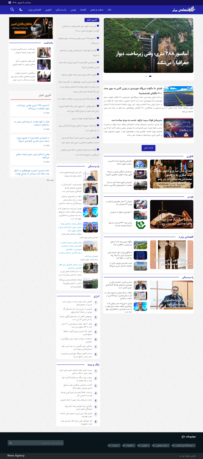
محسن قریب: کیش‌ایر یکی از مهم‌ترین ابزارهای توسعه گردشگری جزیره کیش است (119, 285)
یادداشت (48, 43)
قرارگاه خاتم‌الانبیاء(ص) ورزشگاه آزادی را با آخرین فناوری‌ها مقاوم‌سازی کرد (70, 283)
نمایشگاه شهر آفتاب (184, 445)
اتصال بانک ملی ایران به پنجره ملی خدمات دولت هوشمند (76, 415)
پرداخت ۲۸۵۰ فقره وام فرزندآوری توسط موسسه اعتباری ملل (76, 394)
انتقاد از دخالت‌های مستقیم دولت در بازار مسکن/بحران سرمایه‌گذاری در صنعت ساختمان (118, 295)
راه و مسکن (61, 10)
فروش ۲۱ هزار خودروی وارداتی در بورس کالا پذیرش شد (119, 203)
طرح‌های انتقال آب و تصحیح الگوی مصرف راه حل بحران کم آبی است (76, 318)
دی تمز (182, 456)
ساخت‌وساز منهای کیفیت (89, 259)
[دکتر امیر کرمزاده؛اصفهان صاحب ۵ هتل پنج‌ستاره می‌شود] (171, 295)
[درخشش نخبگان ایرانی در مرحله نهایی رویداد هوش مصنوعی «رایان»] (140, 174)
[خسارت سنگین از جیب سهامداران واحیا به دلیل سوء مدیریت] (171, 214)
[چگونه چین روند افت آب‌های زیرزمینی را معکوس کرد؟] (140, 244)
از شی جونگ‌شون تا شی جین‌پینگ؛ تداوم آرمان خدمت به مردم (172, 261)
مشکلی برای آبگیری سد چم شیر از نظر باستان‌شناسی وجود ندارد (77, 347)
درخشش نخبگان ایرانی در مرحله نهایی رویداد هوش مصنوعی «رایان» (119, 173)
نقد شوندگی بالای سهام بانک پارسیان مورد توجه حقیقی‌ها (76, 422)
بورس (73, 10)
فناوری (48, 10)
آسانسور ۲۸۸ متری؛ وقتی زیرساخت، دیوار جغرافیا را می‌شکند (33, 106)
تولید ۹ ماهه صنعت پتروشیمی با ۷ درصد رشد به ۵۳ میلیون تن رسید (76, 325)
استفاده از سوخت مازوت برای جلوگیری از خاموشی (76, 340)
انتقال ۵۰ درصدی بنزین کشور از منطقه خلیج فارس (77, 333)
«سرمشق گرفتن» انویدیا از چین (84, 118)
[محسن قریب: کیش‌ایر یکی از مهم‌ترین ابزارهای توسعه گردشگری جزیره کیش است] (140, 285)
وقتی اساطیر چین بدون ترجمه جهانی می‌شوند (78, 74)
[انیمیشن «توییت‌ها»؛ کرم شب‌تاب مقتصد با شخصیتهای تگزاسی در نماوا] (140, 185)
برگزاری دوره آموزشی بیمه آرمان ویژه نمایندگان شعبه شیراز (78, 407)
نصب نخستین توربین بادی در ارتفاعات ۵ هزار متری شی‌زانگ (120, 264)
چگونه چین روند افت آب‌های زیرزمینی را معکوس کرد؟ (121, 243)
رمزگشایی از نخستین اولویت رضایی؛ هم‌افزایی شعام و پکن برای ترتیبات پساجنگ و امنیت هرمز (23, 76)
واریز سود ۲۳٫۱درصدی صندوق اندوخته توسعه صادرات (120, 224)
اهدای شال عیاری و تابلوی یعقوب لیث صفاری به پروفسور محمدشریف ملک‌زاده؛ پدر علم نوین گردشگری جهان (173, 177)
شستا (115, 445)
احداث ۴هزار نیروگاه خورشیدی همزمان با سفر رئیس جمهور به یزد (76, 355)
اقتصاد (83, 10)
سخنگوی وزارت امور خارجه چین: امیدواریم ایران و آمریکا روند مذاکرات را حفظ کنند (119, 255)
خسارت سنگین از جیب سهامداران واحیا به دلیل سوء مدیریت (173, 221)
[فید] (9, 2)
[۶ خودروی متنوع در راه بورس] (140, 215)
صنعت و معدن (97, 10)
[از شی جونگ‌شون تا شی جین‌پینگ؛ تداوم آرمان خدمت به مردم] (171, 254)
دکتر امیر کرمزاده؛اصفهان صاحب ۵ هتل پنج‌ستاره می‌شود (172, 302)
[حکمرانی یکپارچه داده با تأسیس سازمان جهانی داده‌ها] (140, 164)
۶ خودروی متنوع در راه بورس (121, 212)
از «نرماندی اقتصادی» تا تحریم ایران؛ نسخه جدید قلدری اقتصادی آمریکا (33, 139)
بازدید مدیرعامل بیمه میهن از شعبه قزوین (76, 399)
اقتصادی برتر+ (34, 10)
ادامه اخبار (148, 148)
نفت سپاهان (162, 445)
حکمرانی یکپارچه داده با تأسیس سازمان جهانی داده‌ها (120, 162)
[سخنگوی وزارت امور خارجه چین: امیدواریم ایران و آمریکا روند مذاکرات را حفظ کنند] (140, 255)
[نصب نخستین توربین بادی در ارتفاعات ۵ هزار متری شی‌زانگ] (140, 266)
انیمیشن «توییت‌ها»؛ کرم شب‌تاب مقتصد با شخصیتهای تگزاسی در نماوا (118, 184)
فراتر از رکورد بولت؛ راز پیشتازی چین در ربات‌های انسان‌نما (31, 123)
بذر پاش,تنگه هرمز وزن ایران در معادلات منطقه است (76, 98)
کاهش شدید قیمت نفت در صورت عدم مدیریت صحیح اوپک (77, 303)
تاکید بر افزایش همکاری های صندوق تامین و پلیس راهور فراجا (77, 386)
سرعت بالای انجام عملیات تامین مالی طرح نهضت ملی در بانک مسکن (76, 372)
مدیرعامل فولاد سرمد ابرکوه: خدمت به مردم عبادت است (137, 120)
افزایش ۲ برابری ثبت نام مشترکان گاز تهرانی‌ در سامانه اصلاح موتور (77, 310)
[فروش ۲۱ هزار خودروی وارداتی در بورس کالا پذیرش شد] (140, 204)
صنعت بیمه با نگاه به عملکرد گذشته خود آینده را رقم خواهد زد (77, 379)
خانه (109, 10)
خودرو (144, 445)
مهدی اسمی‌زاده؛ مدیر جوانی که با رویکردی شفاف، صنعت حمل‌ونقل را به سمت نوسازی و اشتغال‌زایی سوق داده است (118, 308)
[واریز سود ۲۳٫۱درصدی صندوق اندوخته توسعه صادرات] (140, 225)
